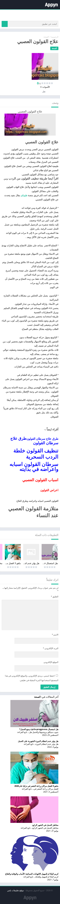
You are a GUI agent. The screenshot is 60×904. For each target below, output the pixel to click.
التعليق (54, 596)
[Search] (5, 24)
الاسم (55, 634)
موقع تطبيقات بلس (15, 890)
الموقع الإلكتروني (51, 662)
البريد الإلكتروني (50, 648)
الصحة (46, 36)
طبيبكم (24, 195)
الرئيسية (54, 36)
